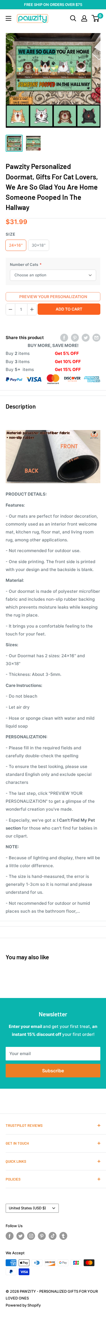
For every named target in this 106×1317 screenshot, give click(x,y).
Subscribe (53, 1070)
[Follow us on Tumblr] (63, 1236)
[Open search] (73, 18)
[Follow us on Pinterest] (42, 1236)
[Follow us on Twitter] (20, 1236)
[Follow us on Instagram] (31, 1236)
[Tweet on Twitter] (86, 338)
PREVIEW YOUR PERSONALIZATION (53, 296)
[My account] (84, 18)
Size (11, 234)
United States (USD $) (27, 1208)
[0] (95, 18)
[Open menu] (8, 18)
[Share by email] (96, 338)
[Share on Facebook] (64, 338)
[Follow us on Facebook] (10, 1236)
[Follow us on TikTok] (53, 1236)
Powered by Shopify (23, 1305)
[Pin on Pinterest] (75, 338)
